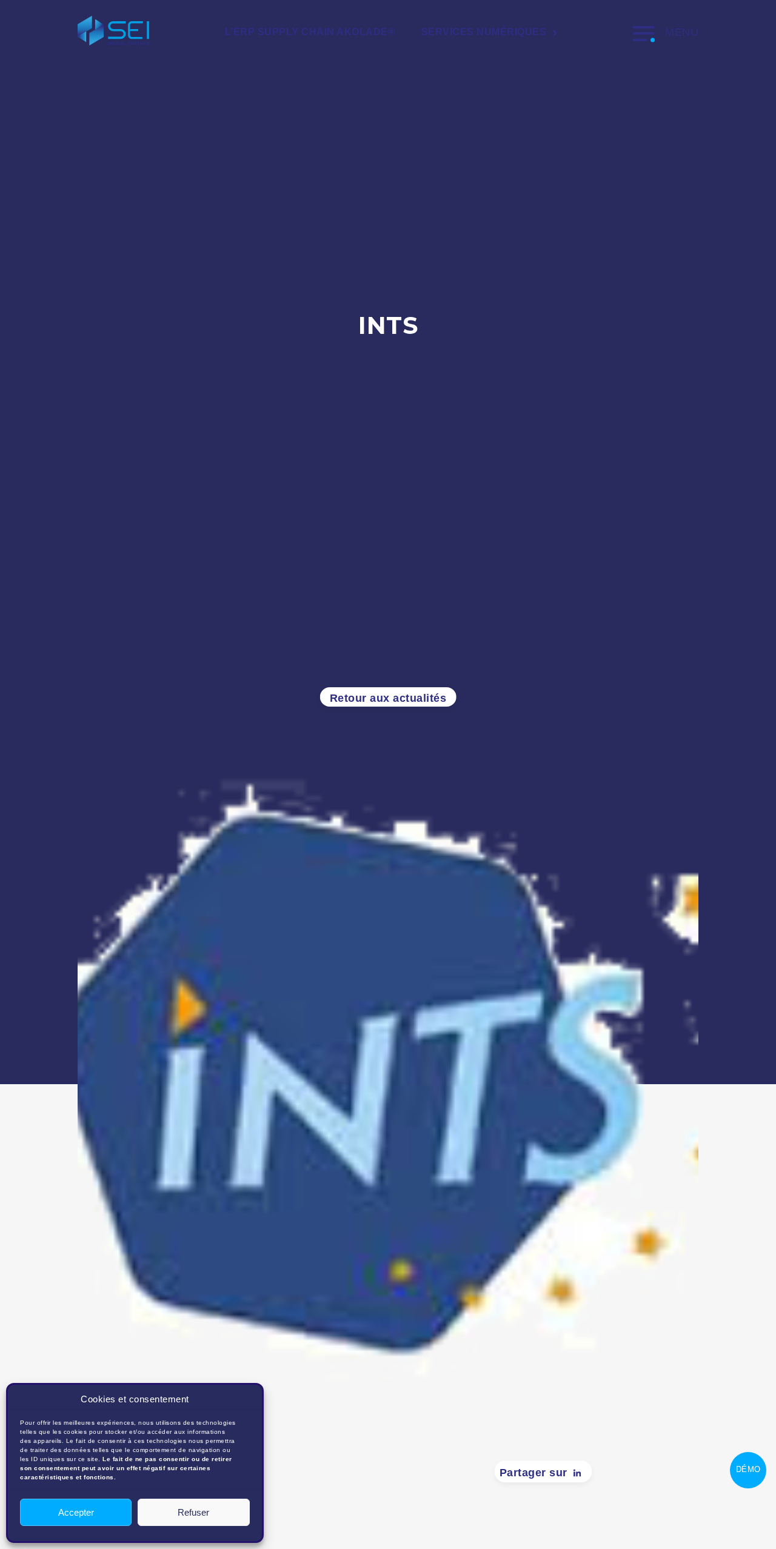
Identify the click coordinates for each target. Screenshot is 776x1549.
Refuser (193, 1512)
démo (748, 1469)
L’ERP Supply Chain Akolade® (310, 32)
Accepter (76, 1512)
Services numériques (484, 32)
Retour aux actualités (388, 698)
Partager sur (533, 1473)
